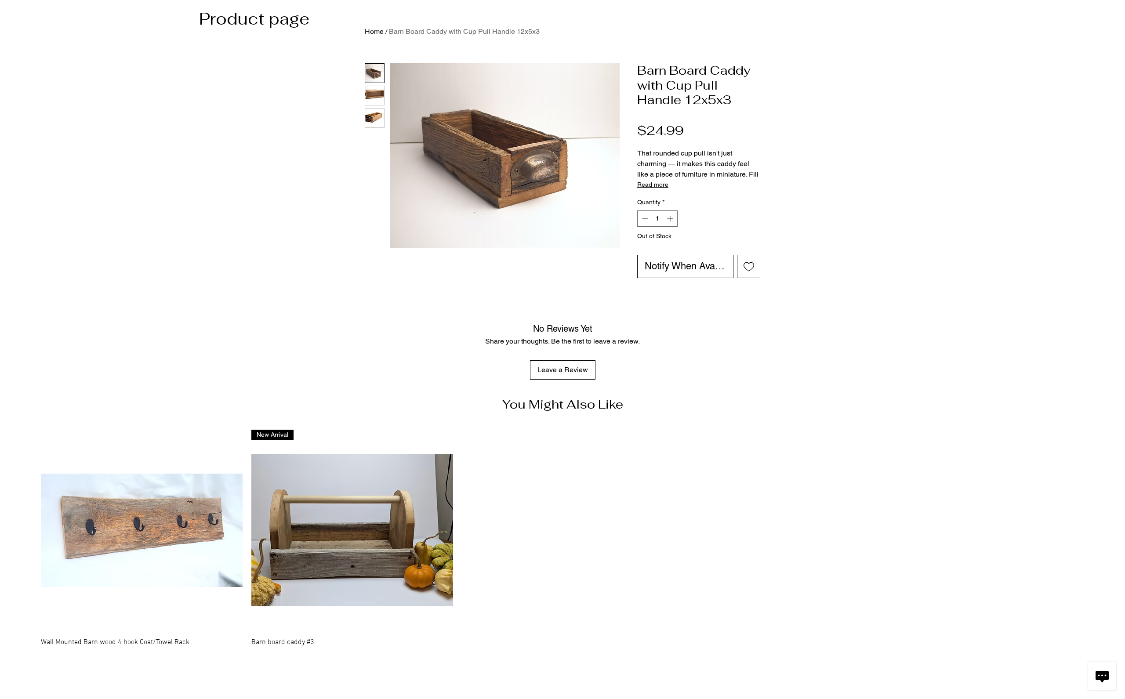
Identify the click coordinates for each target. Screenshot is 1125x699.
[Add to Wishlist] (748, 266)
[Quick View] (142, 530)
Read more (652, 184)
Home (374, 31)
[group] (562, 544)
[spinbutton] (657, 218)
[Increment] (670, 218)
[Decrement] (644, 218)
